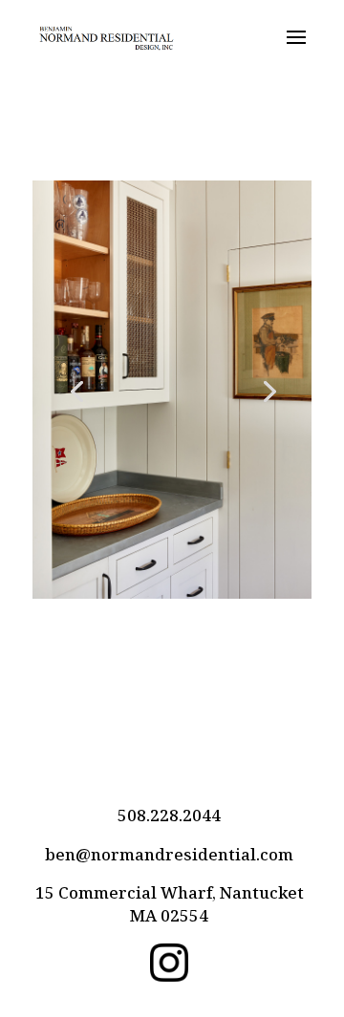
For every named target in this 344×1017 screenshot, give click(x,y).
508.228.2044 (169, 815)
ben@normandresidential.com (169, 854)
